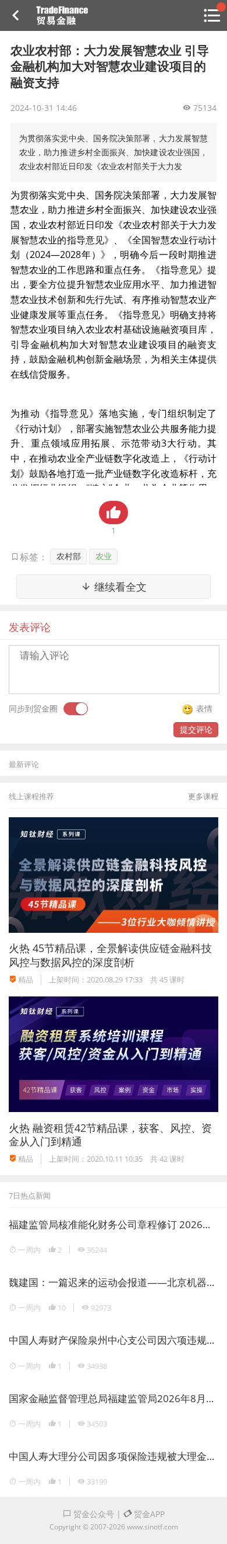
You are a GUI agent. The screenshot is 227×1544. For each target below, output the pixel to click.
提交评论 (196, 729)
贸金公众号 (92, 1513)
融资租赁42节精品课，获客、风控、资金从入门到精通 (110, 1134)
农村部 (68, 556)
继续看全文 (119, 587)
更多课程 (203, 796)
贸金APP (148, 1513)
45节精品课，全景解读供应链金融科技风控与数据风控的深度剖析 (110, 954)
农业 (103, 556)
